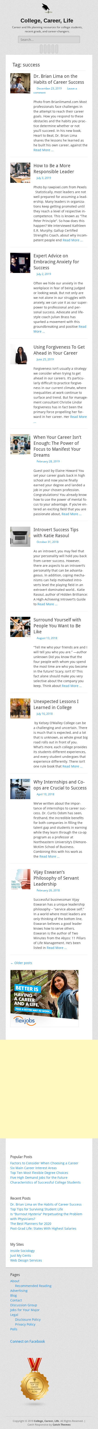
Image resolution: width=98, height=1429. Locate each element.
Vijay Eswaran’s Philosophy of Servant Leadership (56, 878)
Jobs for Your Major (25, 1310)
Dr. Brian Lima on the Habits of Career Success (46, 1204)
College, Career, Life (47, 20)
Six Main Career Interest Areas (33, 1168)
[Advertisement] (49, 1089)
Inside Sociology (22, 1250)
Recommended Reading (33, 1286)
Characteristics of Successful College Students (45, 1182)
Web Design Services (26, 1260)
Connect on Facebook (27, 1341)
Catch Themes (61, 1424)
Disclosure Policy (28, 1319)
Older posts (21, 963)
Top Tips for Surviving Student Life (36, 1209)
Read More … (44, 150)
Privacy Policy (25, 1324)
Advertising (19, 1290)
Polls (13, 1329)
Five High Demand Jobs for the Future (38, 1177)
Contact (16, 1300)
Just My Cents (20, 1255)
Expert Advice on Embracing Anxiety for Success (56, 261)
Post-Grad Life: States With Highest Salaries (43, 1228)
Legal (14, 1314)
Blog (13, 1295)
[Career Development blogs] (34, 1406)
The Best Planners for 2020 (30, 1223)
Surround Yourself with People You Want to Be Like (57, 625)
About (14, 1281)
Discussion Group (23, 1305)
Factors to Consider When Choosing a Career (44, 1163)
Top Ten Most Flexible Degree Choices (39, 1172)
